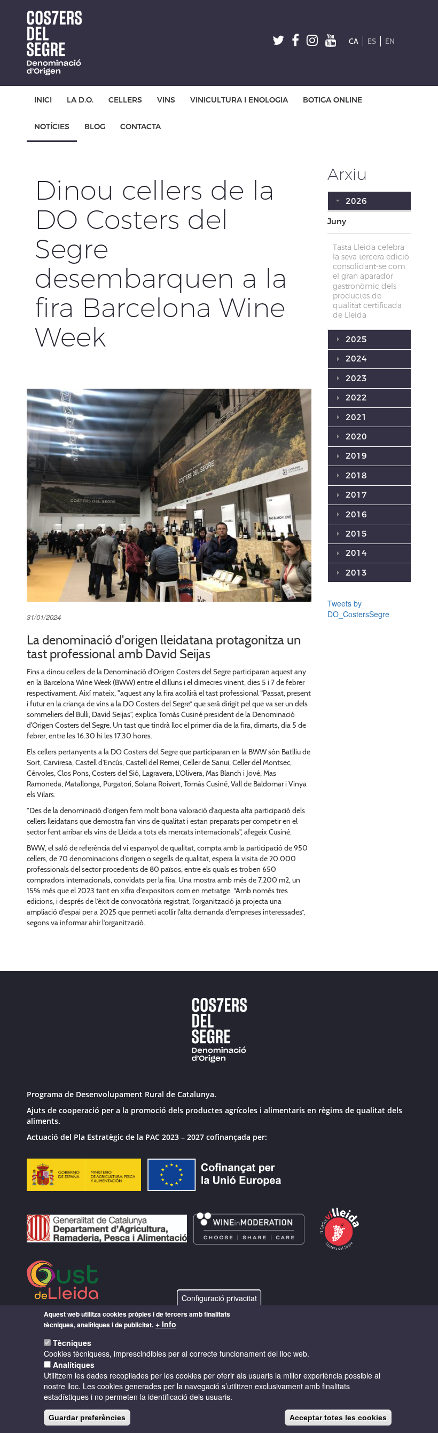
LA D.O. (80, 100)
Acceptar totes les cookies (338, 1417)
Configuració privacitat (219, 1298)
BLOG (94, 127)
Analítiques (74, 1364)
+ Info (165, 1324)
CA (353, 41)
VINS (166, 100)
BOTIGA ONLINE (332, 100)
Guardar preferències (87, 1417)
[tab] (369, 222)
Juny (336, 221)
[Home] (58, 43)
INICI (43, 100)
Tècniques (72, 1342)
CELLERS (125, 100)
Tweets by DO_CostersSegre (358, 608)
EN (390, 41)
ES (371, 41)
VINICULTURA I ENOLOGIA (239, 100)
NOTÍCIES (51, 127)
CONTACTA (140, 127)
